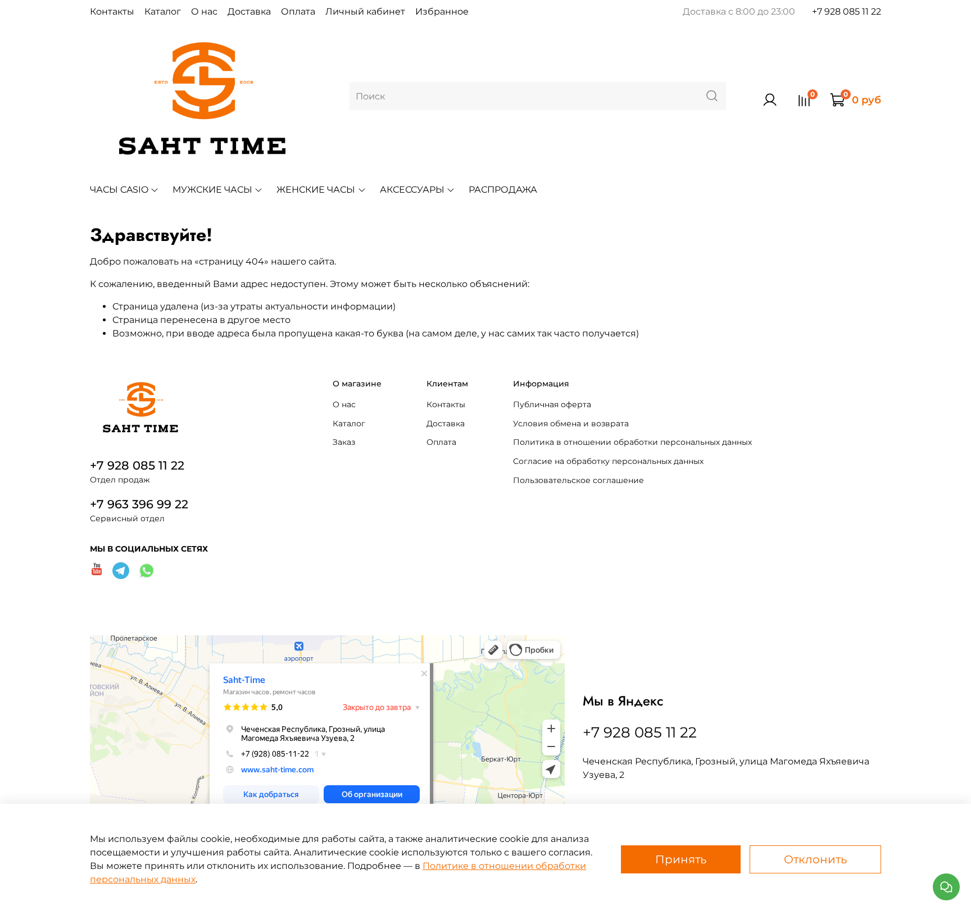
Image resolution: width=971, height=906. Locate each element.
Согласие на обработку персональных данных (608, 461)
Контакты (112, 11)
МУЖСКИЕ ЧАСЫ (212, 189)
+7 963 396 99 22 (139, 504)
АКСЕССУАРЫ (412, 189)
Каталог (162, 11)
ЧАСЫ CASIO (119, 189)
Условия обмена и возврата (571, 423)
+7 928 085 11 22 (846, 11)
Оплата (298, 11)
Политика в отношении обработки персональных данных (632, 442)
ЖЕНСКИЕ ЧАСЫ (315, 189)
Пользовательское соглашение (578, 480)
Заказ (344, 442)
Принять (680, 859)
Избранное (442, 11)
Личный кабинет (365, 11)
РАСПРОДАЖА (503, 189)
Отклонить (815, 859)
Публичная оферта (552, 404)
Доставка (249, 11)
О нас (204, 11)
